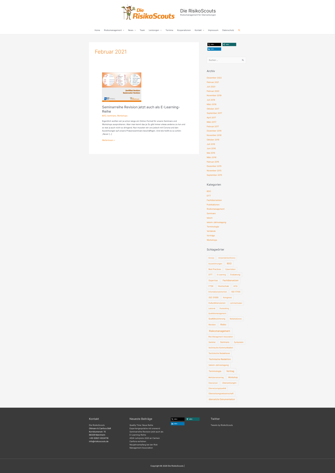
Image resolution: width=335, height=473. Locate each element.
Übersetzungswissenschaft (221, 393)
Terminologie (213, 226)
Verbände (211, 231)
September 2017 (214, 113)
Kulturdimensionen (217, 303)
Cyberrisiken (230, 269)
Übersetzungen (229, 383)
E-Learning (221, 275)
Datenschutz (228, 30)
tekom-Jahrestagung (216, 222)
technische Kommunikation (221, 347)
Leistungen (154, 30)
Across (211, 258)
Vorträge (211, 235)
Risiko (223, 324)
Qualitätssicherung (217, 319)
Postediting (224, 308)
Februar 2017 (213, 126)
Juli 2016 (211, 144)
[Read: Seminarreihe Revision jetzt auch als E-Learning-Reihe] (121, 87)
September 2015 (214, 175)
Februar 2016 (213, 162)
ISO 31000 (213, 297)
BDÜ (104, 115)
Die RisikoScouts (198, 10)
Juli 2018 (211, 100)
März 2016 (211, 157)
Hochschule (223, 286)
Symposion (238, 342)
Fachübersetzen (214, 200)
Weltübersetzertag (216, 377)
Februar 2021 (213, 82)
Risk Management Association (220, 337)
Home (97, 30)
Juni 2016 (211, 148)
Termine (169, 30)
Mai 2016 (211, 153)
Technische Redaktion (220, 359)
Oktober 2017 (213, 109)
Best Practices (215, 269)
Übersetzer (213, 383)
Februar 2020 (213, 91)
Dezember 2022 (214, 77)
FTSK (211, 286)
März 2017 (211, 122)
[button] (239, 30)
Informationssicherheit (217, 292)
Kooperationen (184, 30)
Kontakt (198, 30)
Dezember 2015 (214, 166)
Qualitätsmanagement (217, 313)
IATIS (235, 286)
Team (142, 30)
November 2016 (214, 135)
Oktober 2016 (213, 139)
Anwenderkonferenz (226, 258)
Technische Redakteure (219, 353)
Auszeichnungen (215, 264)
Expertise (213, 280)
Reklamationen (236, 319)
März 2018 (211, 104)
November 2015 (214, 170)
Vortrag (230, 371)
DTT (209, 195)
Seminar (212, 342)
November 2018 (214, 95)
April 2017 (211, 117)
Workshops (122, 115)
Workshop (233, 377)
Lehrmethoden (236, 303)
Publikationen (213, 204)
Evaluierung (235, 274)
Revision (212, 324)
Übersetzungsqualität (217, 388)
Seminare (111, 115)
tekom (210, 218)
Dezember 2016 (214, 131)
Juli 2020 (211, 86)
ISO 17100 (235, 292)
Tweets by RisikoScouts (222, 425)
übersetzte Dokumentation (222, 399)
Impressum (213, 30)
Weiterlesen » (108, 140)
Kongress (227, 297)
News (130, 30)
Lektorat (211, 308)
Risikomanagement (113, 30)
